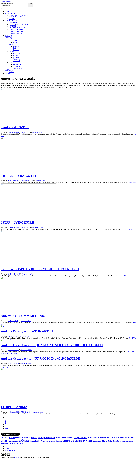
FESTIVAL (9, 37)
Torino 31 (16, 50)
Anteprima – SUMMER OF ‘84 (23, 316)
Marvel (104, 441)
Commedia (33, 441)
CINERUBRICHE (11, 20)
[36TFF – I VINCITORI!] (28, 217)
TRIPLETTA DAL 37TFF (19, 175)
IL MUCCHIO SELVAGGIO (18, 15)
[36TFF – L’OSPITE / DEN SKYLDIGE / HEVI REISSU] (28, 264)
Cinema (58, 441)
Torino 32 (16, 48)
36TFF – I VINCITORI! (17, 222)
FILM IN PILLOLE (15, 22)
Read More (132, 182)
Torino (11, 44)
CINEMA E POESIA (16, 30)
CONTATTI (9, 70)
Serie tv (27, 438)
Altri (10, 62)
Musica (34, 437)
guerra (57, 437)
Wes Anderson (50, 441)
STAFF (11, 72)
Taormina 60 (17, 64)
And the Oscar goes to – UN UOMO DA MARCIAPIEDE (40, 358)
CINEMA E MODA (15, 33)
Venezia (11, 52)
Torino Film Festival (115, 441)
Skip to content (5, 2)
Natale (12, 437)
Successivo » (9, 428)
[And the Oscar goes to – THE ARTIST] (4, 326)
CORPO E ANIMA (14, 407)
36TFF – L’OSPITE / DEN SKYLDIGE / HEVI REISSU (40, 269)
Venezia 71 (16, 59)
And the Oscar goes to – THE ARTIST (27, 331)
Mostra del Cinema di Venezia (78, 440)
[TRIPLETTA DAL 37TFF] (28, 171)
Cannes (63, 438)
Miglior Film (80, 437)
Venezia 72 (4, 437)
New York (41, 441)
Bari (10, 39)
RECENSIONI (10, 13)
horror (107, 437)
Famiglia (42, 437)
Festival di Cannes (117, 437)
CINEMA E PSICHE (16, 31)
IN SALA (12, 19)
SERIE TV (8, 35)
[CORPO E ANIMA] (28, 402)
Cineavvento (129, 437)
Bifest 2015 (16, 41)
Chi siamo (8, 73)
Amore (51, 437)
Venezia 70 (16, 61)
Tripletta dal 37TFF (15, 127)
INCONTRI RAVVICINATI (18, 24)
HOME (7, 11)
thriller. (102, 437)
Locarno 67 (16, 66)
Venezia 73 (16, 55)
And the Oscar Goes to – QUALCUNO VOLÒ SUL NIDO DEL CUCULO (52, 345)
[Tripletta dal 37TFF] (28, 122)
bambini (18, 441)
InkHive (17, 457)
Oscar (25, 440)
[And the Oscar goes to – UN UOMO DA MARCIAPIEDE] (9, 353)
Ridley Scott (19, 437)
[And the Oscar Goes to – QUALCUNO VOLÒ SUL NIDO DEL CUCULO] (12, 340)
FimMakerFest (17, 68)
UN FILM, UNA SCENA (17, 28)
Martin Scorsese (128, 441)
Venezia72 (16, 57)
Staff (6, 446)
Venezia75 (16, 53)
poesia (4, 440)
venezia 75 (70, 437)
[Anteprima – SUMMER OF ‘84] (28, 311)
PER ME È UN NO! (15, 17)
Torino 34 (16, 46)
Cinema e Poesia (93, 438)
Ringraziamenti (10, 450)
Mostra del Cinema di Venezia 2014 (13, 443)
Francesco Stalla (37, 132)
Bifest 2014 (16, 42)
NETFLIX (12, 26)
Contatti (7, 448)
